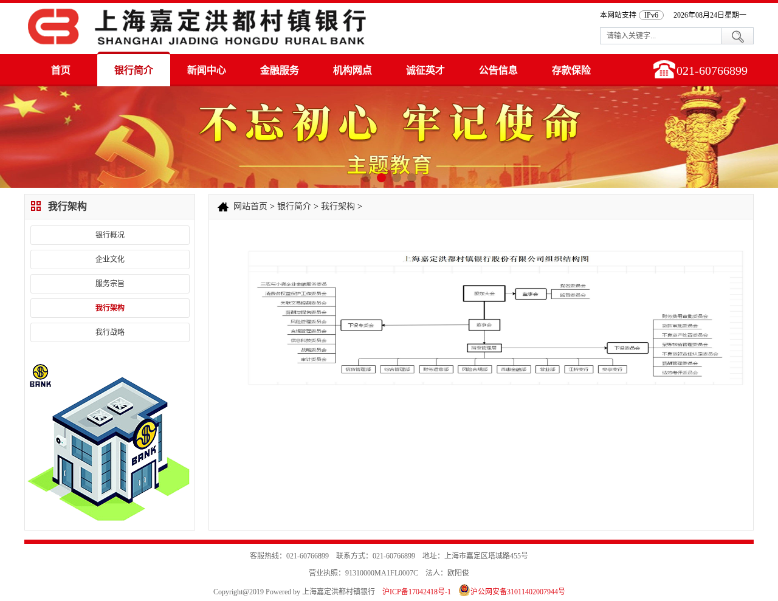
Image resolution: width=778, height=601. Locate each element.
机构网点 (352, 70)
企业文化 (110, 259)
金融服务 (279, 70)
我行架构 (110, 308)
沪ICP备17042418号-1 (416, 592)
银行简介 (133, 70)
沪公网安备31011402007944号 (517, 592)
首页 (61, 70)
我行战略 (110, 332)
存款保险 (571, 70)
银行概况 (110, 235)
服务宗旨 (110, 284)
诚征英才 (425, 70)
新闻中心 (206, 70)
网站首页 (250, 206)
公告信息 (498, 70)
